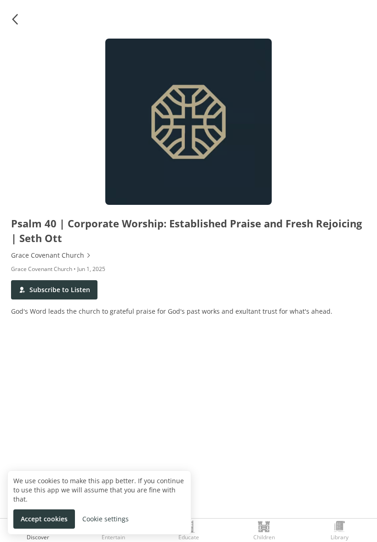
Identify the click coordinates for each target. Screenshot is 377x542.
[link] (188, 255)
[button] (15, 19)
